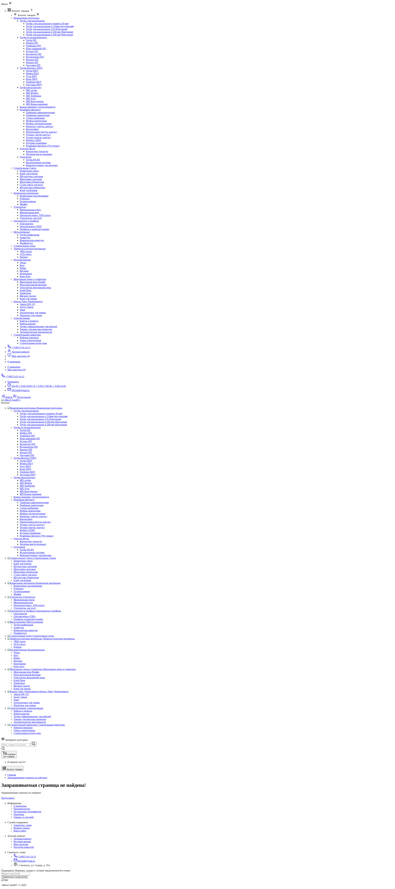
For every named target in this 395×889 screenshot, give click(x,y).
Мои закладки (21, 844)
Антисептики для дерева (33, 312)
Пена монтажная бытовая (33, 284)
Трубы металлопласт (31, 87)
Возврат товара (22, 828)
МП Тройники (33, 95)
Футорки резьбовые (36, 143)
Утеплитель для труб (31, 218)
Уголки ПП (32, 51)
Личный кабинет (22, 838)
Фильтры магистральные (39, 154)
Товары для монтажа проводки (36, 329)
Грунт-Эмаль (26, 307)
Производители (22, 808)
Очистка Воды (27, 148)
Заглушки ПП (33, 65)
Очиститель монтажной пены (35, 287)
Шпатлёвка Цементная (32, 182)
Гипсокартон (26, 223)
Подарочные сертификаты (27, 811)
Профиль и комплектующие (34, 229)
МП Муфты (32, 93)
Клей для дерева (28, 298)
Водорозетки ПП (35, 57)
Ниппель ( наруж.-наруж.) (39, 126)
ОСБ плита (25, 254)
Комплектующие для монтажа (42, 165)
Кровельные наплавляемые (34, 196)
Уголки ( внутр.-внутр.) (38, 134)
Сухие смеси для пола (31, 184)
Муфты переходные (36, 121)
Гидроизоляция (28, 201)
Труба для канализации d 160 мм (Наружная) (49, 32)
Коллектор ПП (33, 54)
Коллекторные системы (38, 162)
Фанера (24, 257)
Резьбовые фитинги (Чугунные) (43, 146)
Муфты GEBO (33, 140)
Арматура (25, 237)
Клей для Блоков (28, 190)
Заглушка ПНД (34, 84)
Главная (11, 775)
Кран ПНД (31, 79)
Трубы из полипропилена (33, 37)
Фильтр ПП (32, 62)
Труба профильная (29, 234)
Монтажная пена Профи (32, 282)
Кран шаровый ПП (36, 48)
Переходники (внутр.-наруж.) (41, 132)
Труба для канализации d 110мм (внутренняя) (50, 26)
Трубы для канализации (32, 20)
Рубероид (25, 198)
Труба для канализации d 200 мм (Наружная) (49, 34)
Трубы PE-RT (33, 159)
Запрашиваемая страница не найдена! (27, 777)
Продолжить (8, 798)
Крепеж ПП (32, 59)
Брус (22, 265)
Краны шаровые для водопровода (37, 107)
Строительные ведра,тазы (33, 343)
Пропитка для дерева (31, 315)
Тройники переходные (38, 115)
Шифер (23, 204)
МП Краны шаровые (37, 104)
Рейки (23, 268)
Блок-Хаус (25, 276)
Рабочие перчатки (29, 337)
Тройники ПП (33, 45)
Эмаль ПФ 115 (27, 304)
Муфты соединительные (39, 123)
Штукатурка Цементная (32, 187)
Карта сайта (20, 830)
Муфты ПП (32, 43)
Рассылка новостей (24, 847)
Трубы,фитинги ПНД (31, 68)
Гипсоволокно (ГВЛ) (31, 226)
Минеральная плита (30, 209)
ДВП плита (26, 251)
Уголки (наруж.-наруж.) (38, 137)
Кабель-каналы (28, 323)
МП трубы (31, 90)
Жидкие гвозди (28, 296)
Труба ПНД (32, 70)
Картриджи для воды (37, 151)
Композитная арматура (32, 240)
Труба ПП (31, 40)
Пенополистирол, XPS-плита (35, 215)
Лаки (22, 309)
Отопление (25, 157)
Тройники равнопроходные (40, 112)
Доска (23, 262)
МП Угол (31, 98)
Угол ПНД (31, 76)
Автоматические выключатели (36, 332)
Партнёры (19, 814)
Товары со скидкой (24, 817)
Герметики (25, 293)
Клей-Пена (25, 290)
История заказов (22, 841)
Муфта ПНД (32, 73)
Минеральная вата (29, 212)
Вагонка (24, 271)
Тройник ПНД (33, 82)
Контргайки (32, 129)
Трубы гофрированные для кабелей (38, 326)
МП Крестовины (35, 101)
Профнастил (26, 243)
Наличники (26, 273)
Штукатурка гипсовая (31, 176)
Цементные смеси (29, 171)
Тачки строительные (30, 340)
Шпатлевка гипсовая (31, 179)
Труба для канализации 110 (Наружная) (46, 29)
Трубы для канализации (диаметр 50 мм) (47, 23)
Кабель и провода (29, 321)
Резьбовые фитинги (30, 109)
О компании (13, 367)
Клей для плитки (29, 173)
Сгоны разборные (35, 118)
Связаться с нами (23, 825)
